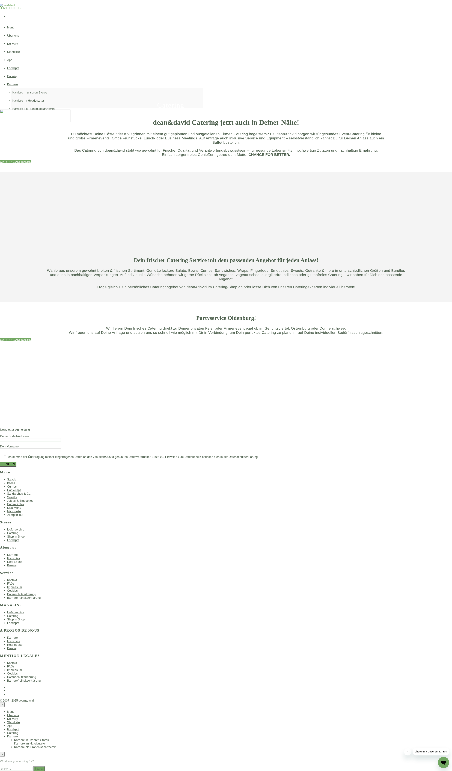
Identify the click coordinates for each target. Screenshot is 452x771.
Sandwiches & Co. (19, 493)
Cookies (12, 590)
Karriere (12, 554)
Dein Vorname (9, 446)
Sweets (12, 497)
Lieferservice (15, 529)
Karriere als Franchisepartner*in (35, 747)
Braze (155, 457)
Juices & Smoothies (20, 500)
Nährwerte (14, 511)
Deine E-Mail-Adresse (14, 436)
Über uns (13, 35)
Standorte (13, 722)
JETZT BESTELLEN (10, 8)
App (9, 726)
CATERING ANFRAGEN (15, 161)
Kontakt (12, 580)
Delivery (12, 43)
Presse (11, 565)
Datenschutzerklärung (243, 457)
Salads (11, 479)
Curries (12, 486)
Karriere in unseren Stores (31, 740)
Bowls (11, 483)
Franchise (13, 558)
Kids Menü (14, 507)
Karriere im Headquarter (30, 743)
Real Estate (14, 562)
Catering (12, 533)
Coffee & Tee (15, 504)
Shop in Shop (16, 536)
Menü (10, 27)
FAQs (10, 583)
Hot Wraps (14, 490)
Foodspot (13, 540)
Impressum (14, 587)
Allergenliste (15, 515)
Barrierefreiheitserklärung (24, 597)
